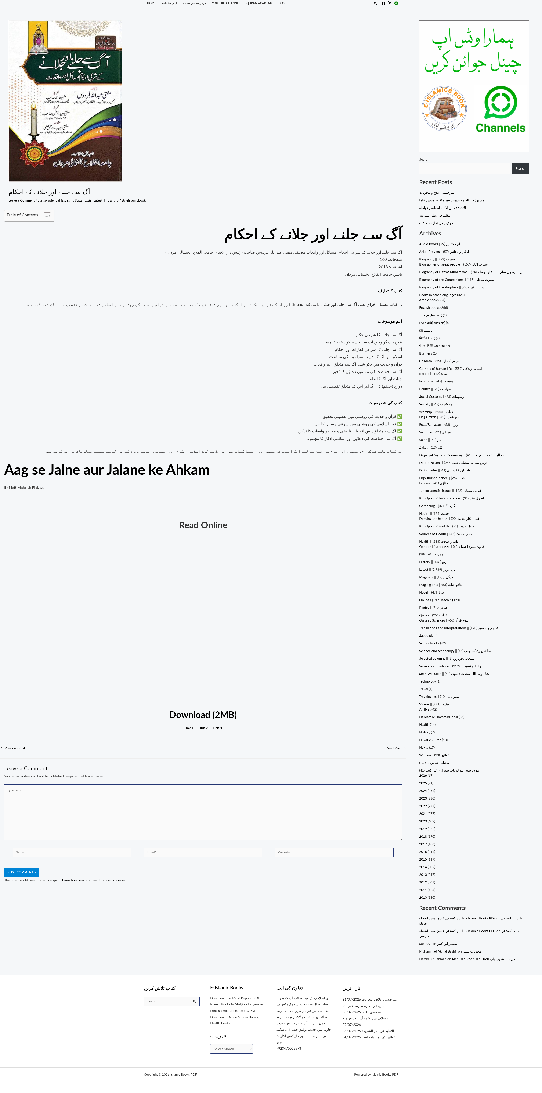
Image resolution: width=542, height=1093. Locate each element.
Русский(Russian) (432, 323)
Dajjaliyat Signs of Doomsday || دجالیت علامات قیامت (461, 455)
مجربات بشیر (472, 951)
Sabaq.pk (426, 635)
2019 (423, 829)
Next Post (396, 748)
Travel (423, 689)
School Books (429, 643)
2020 (423, 821)
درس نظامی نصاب (194, 3)
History (424, 732)
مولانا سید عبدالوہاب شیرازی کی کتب (452, 770)
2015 (423, 859)
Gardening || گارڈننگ (437, 506)
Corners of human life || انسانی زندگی (450, 368)
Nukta (423, 747)
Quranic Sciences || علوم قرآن (444, 620)
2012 (423, 882)
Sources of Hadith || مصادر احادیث (447, 534)
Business (425, 353)
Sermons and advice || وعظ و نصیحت (450, 666)
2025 (423, 783)
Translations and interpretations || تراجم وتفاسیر (458, 628)
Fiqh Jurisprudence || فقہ (442, 478)
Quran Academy (259, 3)
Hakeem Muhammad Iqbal (438, 717)
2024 (423, 791)
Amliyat (425, 709)
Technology (427, 681)
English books (429, 307)
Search (424, 159)
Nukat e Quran (430, 740)
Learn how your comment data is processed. (94, 880)
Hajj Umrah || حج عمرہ (439, 417)
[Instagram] (396, 3)
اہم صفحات (169, 3)
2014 (423, 867)
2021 (423, 813)
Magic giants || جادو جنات (440, 585)
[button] (375, 3)
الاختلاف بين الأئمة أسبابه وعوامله (442, 208)
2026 (423, 775)
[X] (390, 3)
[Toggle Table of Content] (45, 215)
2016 (423, 852)
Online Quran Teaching (436, 600)
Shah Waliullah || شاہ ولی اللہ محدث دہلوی (454, 674)
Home (151, 3)
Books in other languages (437, 295)
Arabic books (429, 300)
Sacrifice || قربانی (435, 432)
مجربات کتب (435, 554)
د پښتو (428, 330)
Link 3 (217, 728)
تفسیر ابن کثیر (447, 944)
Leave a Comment (21, 200)
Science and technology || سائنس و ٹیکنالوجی (455, 651)
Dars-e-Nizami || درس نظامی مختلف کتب (453, 462)
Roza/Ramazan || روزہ (438, 424)
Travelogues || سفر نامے (439, 696)
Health (424, 724)
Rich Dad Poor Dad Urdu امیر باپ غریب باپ (484, 959)
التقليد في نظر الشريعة (435, 215)
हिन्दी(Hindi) (427, 338)
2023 (423, 798)
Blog (282, 3)
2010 (423, 897)
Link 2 (203, 728)
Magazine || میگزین (436, 577)
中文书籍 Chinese (432, 346)
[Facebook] (383, 3)
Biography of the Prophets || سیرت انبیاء (451, 287)
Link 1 (189, 728)
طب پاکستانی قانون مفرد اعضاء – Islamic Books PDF (457, 918)
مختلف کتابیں (439, 763)
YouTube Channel (226, 3)
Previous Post (12, 748)
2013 (423, 874)
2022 (423, 806)
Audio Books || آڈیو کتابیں (439, 244)
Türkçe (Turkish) (430, 315)
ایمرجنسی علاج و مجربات (437, 192)
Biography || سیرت (437, 259)
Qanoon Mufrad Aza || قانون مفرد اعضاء (451, 546)
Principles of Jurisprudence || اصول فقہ (451, 498)
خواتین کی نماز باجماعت (436, 223)
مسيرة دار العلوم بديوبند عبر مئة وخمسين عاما (451, 200)
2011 (423, 890)
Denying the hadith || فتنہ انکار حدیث (449, 518)
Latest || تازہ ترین (106, 200)
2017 (423, 844)
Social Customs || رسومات (441, 396)
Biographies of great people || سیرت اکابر (453, 264)
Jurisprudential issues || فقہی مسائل (65, 200)
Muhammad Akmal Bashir (438, 951)
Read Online (203, 525)
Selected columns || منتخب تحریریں (446, 658)
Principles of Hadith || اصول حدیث (447, 526)
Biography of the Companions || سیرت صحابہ (456, 279)
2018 (423, 836)
